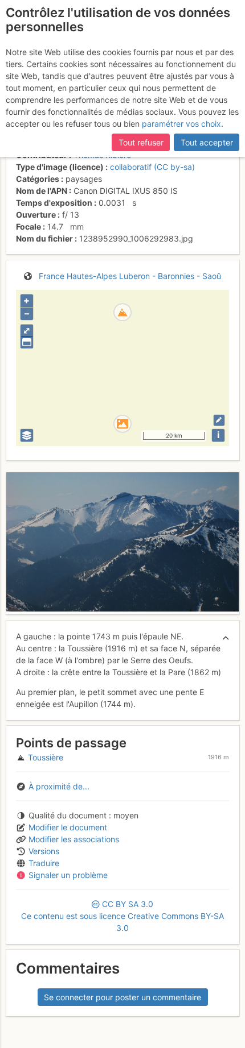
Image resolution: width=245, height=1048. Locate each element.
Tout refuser (141, 142)
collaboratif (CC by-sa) (152, 167)
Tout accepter (207, 142)
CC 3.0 (122, 916)
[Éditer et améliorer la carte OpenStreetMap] (219, 420)
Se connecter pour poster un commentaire (122, 997)
